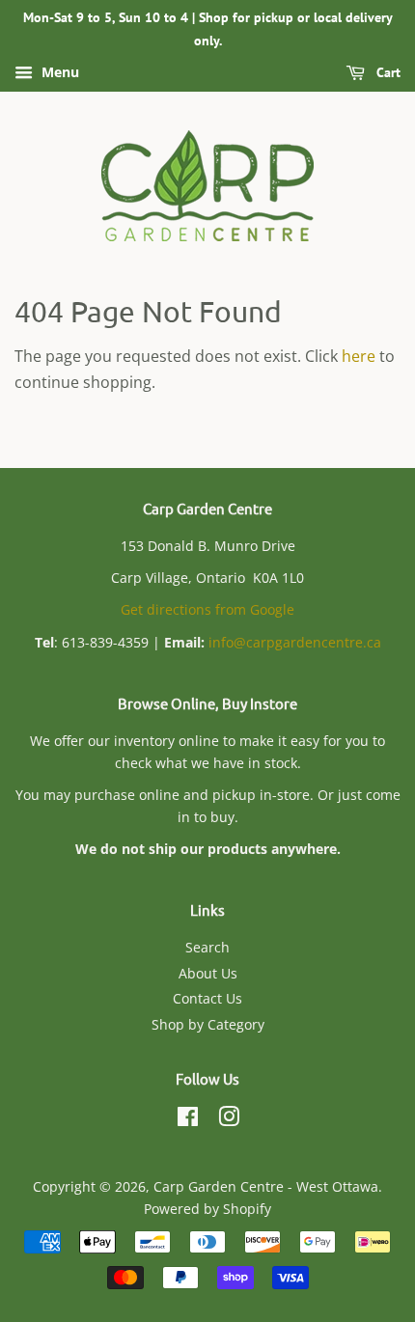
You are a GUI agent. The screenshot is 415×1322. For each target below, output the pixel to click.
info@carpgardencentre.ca (294, 642)
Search (207, 947)
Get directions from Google (207, 609)
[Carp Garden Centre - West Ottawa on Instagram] (228, 1120)
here (358, 356)
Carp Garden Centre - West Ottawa (265, 1186)
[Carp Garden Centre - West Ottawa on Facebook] (188, 1120)
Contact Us (207, 998)
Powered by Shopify (207, 1208)
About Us (208, 973)
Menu (58, 72)
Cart (387, 72)
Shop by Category (208, 1024)
